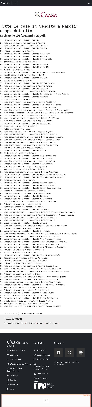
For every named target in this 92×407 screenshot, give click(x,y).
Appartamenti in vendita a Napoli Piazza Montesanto (31, 244)
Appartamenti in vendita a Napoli (21, 40)
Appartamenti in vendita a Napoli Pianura (26, 96)
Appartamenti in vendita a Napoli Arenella (26, 67)
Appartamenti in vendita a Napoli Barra (25, 150)
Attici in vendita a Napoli (18, 99)
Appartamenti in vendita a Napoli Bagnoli (26, 64)
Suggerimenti (43, 355)
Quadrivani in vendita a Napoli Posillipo (26, 303)
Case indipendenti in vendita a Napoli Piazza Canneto (32, 306)
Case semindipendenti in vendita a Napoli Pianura (30, 217)
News (12, 389)
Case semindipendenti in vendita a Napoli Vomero (29, 91)
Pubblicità (42, 359)
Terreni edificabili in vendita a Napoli (25, 260)
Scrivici (41, 350)
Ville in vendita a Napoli (17, 129)
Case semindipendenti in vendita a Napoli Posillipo (31, 118)
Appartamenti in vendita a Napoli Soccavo (26, 88)
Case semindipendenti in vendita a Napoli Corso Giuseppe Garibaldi (39, 212)
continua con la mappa (30, 313)
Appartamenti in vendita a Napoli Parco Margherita (31, 298)
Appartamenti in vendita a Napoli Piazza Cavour (29, 293)
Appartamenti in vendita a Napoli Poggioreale (28, 164)
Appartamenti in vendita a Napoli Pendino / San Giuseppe (34, 72)
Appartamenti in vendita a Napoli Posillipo (27, 53)
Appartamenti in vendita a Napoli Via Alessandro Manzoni (34, 177)
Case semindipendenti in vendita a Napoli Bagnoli (30, 134)
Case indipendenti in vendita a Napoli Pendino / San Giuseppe (37, 110)
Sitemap (14, 384)
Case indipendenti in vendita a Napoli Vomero (28, 86)
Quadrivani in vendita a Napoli (20, 61)
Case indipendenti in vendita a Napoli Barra (27, 193)
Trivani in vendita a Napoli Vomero (22, 204)
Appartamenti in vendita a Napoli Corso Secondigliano (32, 188)
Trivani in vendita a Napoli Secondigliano (26, 290)
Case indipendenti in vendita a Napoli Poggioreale (31, 279)
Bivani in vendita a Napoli (18, 70)
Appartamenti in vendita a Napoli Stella (25, 78)
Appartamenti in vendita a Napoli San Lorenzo (28, 158)
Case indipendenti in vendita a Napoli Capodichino (31, 266)
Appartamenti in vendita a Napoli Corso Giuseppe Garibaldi (35, 174)
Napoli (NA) (52, 323)
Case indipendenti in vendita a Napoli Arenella (29, 161)
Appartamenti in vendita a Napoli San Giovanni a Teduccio (35, 247)
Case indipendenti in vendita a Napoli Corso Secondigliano (35, 276)
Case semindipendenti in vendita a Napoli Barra (29, 220)
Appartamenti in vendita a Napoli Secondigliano (29, 83)
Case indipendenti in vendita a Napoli (24, 43)
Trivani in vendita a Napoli (19, 51)
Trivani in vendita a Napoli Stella (23, 263)
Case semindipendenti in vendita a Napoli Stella (30, 142)
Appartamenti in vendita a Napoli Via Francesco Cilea (32, 239)
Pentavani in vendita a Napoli (20, 153)
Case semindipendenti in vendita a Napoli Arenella (31, 172)
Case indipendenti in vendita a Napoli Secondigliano (32, 139)
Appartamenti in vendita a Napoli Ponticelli (27, 123)
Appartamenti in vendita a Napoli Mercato (26, 196)
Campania (31, 323)
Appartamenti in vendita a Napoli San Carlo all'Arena (32, 104)
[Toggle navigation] (14, 3)
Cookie (13, 380)
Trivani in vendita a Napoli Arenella (24, 250)
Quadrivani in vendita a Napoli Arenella (25, 258)
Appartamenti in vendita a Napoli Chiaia (25, 56)
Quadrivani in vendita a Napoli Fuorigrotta (27, 287)
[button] (89, 3)
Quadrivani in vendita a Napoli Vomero (24, 169)
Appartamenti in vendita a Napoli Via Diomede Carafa (32, 255)
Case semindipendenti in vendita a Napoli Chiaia (30, 115)
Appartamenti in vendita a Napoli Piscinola (27, 231)
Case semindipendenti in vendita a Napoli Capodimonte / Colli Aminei (40, 233)
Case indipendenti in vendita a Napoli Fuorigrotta (31, 145)
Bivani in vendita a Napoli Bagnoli (22, 252)
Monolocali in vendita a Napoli (20, 126)
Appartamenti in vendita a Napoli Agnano (25, 223)
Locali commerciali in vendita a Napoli (24, 75)
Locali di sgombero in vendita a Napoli (24, 190)
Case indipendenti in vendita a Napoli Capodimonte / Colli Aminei (39, 215)
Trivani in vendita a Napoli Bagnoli (23, 147)
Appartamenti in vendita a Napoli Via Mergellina (30, 107)
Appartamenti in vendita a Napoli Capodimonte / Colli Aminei (36, 94)
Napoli (40, 323)
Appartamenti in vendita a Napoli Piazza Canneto (30, 182)
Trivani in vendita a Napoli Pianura (23, 228)
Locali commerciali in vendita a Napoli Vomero (28, 301)
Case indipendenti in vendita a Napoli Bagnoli (29, 131)
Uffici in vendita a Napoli (18, 80)
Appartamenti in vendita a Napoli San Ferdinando (30, 156)
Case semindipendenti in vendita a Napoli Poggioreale (32, 282)
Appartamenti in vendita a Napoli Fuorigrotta (28, 59)
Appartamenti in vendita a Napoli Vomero (25, 48)
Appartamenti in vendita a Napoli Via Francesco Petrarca (34, 285)
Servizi (14, 355)
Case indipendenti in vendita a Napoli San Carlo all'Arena (35, 225)
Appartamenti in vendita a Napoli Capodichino (28, 199)
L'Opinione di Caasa (20, 364)
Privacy (14, 375)
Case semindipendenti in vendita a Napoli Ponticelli (32, 236)
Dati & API (15, 359)
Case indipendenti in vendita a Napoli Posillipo (30, 102)
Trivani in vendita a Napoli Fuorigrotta (25, 166)
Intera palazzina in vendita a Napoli (23, 207)
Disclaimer (42, 374)
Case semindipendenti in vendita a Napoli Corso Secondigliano (36, 271)
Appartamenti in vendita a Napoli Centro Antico (29, 185)
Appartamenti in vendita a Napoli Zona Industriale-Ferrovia (36, 242)
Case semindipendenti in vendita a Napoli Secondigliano (33, 137)
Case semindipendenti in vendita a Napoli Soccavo (30, 201)
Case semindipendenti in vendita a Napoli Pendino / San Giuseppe (38, 113)
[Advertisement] (46, 401)
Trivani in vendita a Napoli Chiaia (22, 274)
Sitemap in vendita (14, 323)
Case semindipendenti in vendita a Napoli (26, 45)
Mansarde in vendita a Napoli (19, 180)
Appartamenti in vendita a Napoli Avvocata (26, 209)
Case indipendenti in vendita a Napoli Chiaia (28, 121)
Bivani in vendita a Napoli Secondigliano (26, 295)
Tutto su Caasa (17, 350)
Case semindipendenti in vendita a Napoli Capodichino (32, 268)
